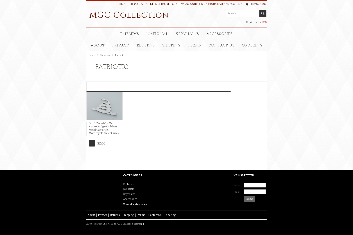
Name (236, 185)
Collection (129, 15)
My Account (189, 4)
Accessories (219, 34)
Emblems (129, 34)
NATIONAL (157, 34)
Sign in (206, 4)
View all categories (135, 204)
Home (92, 55)
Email (236, 192)
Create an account (228, 4)
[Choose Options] (92, 143)
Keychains (187, 34)
